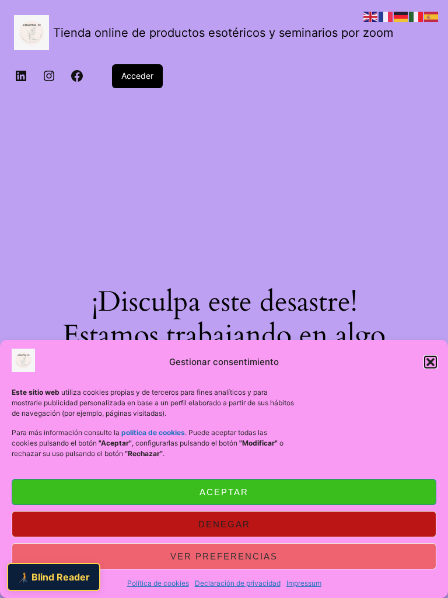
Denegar (224, 524)
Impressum (303, 583)
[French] (386, 16)
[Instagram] (49, 76)
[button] (430, 362)
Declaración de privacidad (238, 583)
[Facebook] (77, 76)
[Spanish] (431, 16)
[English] (371, 16)
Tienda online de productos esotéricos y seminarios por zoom (223, 33)
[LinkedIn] (21, 76)
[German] (401, 16)
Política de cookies (158, 583)
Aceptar (224, 492)
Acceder (137, 76)
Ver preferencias (224, 556)
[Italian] (416, 16)
